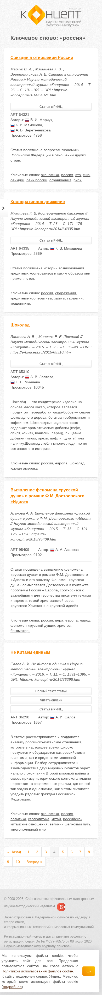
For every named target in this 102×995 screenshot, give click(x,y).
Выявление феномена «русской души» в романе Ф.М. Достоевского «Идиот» (47, 496)
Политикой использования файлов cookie (37, 971)
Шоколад (20, 325)
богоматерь (20, 631)
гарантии (75, 298)
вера (59, 620)
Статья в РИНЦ (51, 107)
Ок (89, 971)
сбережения (65, 293)
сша (86, 175)
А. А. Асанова (66, 549)
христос (64, 625)
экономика (50, 175)
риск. (77, 180)
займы (59, 298)
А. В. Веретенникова (33, 130)
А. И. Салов (64, 717)
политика (18, 819)
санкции (17, 180)
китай (56, 819)
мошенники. (20, 303)
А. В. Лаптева (41, 377)
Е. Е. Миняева (27, 382)
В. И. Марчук (40, 120)
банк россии (36, 180)
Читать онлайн (51, 700)
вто (78, 175)
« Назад (14, 852)
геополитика (38, 819)
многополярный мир (28, 829)
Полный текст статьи (51, 691)
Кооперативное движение (37, 201)
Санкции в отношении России (41, 57)
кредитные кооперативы (31, 298)
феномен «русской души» (32, 625)
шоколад (77, 463)
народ (85, 620)
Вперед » (34, 862)
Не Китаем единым (30, 652)
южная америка (24, 468)
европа (61, 463)
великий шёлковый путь (70, 824)
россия (67, 175)
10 (18, 862)
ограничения (60, 180)
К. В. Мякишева (28, 125)
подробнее (12, 987)
